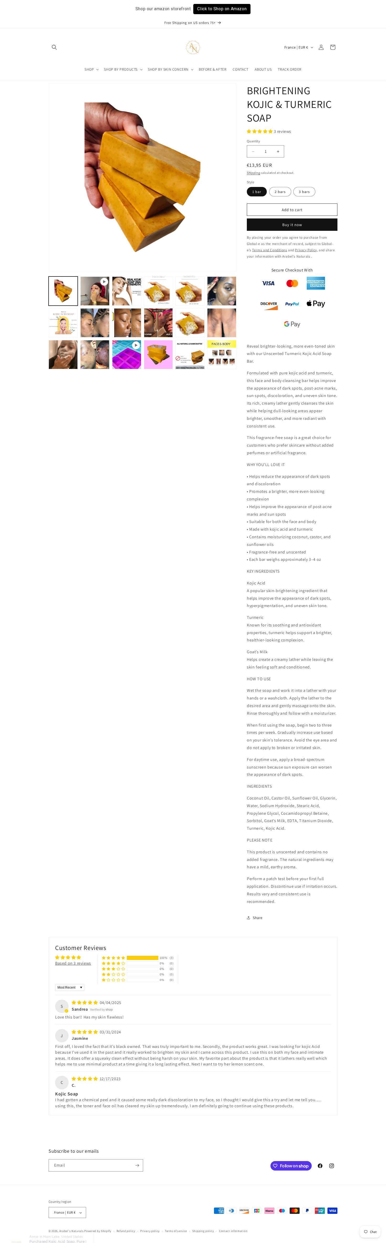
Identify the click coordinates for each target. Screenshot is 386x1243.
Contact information (233, 1231)
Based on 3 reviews (73, 963)
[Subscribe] (137, 1165)
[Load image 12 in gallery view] (221, 322)
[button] (54, 47)
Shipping (253, 173)
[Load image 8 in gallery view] (94, 322)
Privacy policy (150, 1231)
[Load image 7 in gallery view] (63, 322)
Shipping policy (203, 1231)
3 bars (304, 191)
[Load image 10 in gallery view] (158, 322)
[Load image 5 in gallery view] (190, 291)
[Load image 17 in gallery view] (190, 354)
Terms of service (176, 1231)
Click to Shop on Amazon (222, 8)
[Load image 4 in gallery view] (158, 291)
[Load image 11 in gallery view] (190, 322)
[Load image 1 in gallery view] (63, 291)
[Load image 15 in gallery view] (94, 354)
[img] (85, 1002)
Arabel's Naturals (72, 1231)
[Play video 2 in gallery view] (126, 354)
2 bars (280, 191)
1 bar (256, 191)
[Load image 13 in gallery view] (63, 354)
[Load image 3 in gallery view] (126, 291)
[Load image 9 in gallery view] (126, 322)
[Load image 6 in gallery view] (221, 291)
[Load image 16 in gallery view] (158, 354)
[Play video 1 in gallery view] (94, 291)
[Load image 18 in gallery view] (221, 354)
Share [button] (258, 917)
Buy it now (292, 224)
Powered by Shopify (97, 1231)
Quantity (253, 141)
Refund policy (126, 1231)
